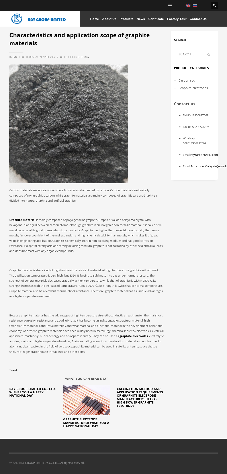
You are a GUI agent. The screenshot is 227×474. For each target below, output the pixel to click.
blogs (85, 57)
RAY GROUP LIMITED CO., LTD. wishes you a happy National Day (32, 392)
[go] (208, 54)
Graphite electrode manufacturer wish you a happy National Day (86, 422)
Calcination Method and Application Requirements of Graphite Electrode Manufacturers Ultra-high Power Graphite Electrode (140, 397)
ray (15, 57)
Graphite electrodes (193, 88)
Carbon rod (186, 80)
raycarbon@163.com (204, 155)
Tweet (13, 370)
